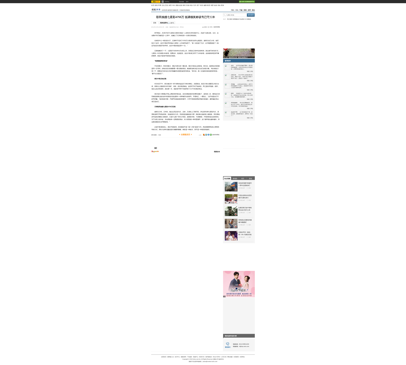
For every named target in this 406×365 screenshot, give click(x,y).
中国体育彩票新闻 (185, 10)
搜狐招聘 (183, 357)
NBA (173, 5)
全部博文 (242, 357)
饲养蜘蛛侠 (236, 19)
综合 (253, 10)
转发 (248, 71)
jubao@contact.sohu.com (210, 361)
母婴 (212, 5)
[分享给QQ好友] (206, 135)
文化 (163, 5)
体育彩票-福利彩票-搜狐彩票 (170, 10)
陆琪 (232, 93)
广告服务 (189, 357)
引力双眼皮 (248, 19)
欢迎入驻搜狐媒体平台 (247, 1)
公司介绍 (223, 357)
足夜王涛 (233, 75)
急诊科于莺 (234, 112)
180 (249, 212)
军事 (159, 5)
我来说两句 (167, 23)
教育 (208, 5)
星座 (222, 5)
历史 (166, 5)
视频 (177, 5)
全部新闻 (236, 357)
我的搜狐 (181, 1)
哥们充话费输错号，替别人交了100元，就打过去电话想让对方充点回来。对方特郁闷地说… (241, 104)
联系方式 (201, 357)
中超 (240, 10)
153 (249, 188)
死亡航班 (229, 19)
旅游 (215, 5)
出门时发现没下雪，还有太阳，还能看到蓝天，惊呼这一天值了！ (242, 113)
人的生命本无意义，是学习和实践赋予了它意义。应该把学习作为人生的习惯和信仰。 (242, 85)
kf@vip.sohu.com (244, 346)
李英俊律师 (234, 102)
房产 (198, 5)
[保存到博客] (215, 134)
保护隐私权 (208, 357)
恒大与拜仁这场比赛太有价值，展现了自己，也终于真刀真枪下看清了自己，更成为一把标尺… (242, 76)
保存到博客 (217, 27)
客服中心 (195, 357)
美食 (219, 5)
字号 (211, 27)
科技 (191, 5)
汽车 (194, 5)
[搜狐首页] (156, 1)
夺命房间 (241, 19)
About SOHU (216, 357)
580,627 (242, 212)
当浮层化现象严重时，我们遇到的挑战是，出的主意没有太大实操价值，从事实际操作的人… (242, 67)
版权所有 (221, 359)
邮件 (187, 1)
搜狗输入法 (170, 357)
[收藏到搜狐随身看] (211, 135)
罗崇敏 (233, 84)
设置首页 (163, 357)
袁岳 (232, 65)
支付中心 (177, 357)
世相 (187, 5)
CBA (236, 10)
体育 (170, 5)
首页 (152, 5)
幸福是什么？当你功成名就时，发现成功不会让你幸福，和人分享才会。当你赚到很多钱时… (242, 95)
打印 (205, 27)
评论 (251, 71)
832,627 (242, 188)
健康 (205, 5)
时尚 (201, 5)
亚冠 (245, 10)
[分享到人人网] (208, 135)
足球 (249, 10)
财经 (184, 5)
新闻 (156, 5)
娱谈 (180, 5)
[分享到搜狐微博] (204, 135)
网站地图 (229, 357)
